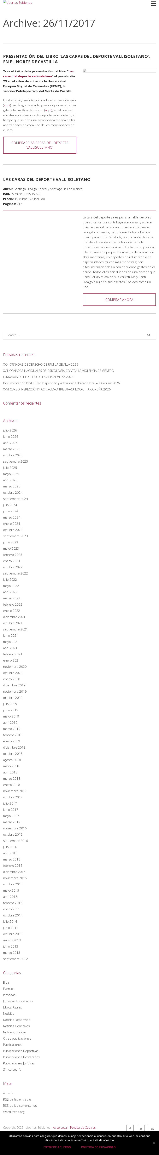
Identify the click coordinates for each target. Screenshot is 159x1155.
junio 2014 (10, 928)
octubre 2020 (13, 673)
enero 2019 (11, 741)
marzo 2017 (11, 822)
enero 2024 (11, 523)
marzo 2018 (11, 778)
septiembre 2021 (15, 629)
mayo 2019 (11, 716)
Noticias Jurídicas (14, 1032)
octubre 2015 (13, 884)
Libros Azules (12, 1007)
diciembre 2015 (14, 872)
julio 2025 (10, 467)
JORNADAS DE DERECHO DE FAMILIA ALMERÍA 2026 (38, 377)
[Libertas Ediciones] (18, 14)
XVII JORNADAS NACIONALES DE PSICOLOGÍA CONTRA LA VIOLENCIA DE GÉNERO (58, 370)
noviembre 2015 (15, 878)
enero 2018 (11, 785)
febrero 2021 (12, 654)
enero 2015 (11, 909)
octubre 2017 (13, 797)
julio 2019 (10, 704)
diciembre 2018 (14, 747)
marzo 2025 (11, 486)
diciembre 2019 (14, 685)
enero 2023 (11, 561)
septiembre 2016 (15, 841)
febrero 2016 (12, 865)
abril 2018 (10, 772)
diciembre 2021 (14, 617)
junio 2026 (10, 436)
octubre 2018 (13, 753)
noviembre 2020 (15, 666)
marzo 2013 (11, 952)
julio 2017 (10, 803)
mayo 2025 (11, 474)
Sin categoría (12, 1069)
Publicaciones (12, 1044)
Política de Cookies (83, 1128)
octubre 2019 (13, 698)
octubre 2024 (13, 492)
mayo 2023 (11, 548)
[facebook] (130, 1128)
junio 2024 (10, 511)
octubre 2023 (13, 530)
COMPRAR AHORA (119, 299)
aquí (7, 105)
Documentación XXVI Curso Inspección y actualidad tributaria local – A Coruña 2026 (61, 383)
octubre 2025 (13, 455)
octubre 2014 (13, 915)
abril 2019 (10, 722)
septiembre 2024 (15, 499)
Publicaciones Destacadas (21, 1057)
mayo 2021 (11, 642)
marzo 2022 (11, 598)
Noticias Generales (16, 1026)
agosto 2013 (12, 940)
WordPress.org (13, 1112)
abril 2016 (10, 853)
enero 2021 (11, 660)
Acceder (9, 1093)
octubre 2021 (13, 623)
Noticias (8, 1013)
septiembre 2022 (15, 573)
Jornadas (9, 995)
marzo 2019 (11, 729)
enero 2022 (11, 610)
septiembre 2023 (15, 536)
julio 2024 (10, 505)
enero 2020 (11, 679)
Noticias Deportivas (16, 1020)
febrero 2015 (12, 903)
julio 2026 (10, 430)
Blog (6, 982)
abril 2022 (10, 592)
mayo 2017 (11, 816)
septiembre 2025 (15, 461)
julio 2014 (10, 921)
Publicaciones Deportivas (21, 1051)
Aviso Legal (60, 1128)
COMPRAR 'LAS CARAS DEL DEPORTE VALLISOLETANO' (39, 145)
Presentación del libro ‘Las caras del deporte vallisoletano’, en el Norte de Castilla (76, 58)
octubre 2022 (13, 567)
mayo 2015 (11, 890)
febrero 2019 (12, 735)
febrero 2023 (12, 555)
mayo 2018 (11, 766)
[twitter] (141, 1128)
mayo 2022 (11, 586)
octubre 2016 (13, 834)
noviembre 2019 (15, 691)
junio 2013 (10, 946)
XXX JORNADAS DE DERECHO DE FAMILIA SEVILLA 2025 (40, 364)
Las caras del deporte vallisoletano (46, 179)
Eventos (8, 989)
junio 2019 (10, 710)
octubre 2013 (13, 934)
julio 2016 (10, 847)
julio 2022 (10, 579)
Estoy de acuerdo (57, 1147)
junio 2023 (10, 542)
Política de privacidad (98, 1147)
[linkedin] (152, 1128)
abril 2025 (10, 480)
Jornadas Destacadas (18, 1001)
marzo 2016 (11, 859)
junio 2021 (10, 635)
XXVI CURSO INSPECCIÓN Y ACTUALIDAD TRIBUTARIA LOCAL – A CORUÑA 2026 (57, 389)
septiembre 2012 (15, 959)
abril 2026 (10, 443)
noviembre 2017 (15, 791)
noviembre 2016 (15, 828)
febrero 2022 (12, 604)
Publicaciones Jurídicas (19, 1063)
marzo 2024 (11, 517)
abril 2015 (10, 896)
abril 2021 (10, 648)
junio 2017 (10, 809)
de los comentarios (20, 1105)
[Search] (148, 335)
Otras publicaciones (17, 1038)
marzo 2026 (11, 449)
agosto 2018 (12, 760)
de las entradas (17, 1099)
